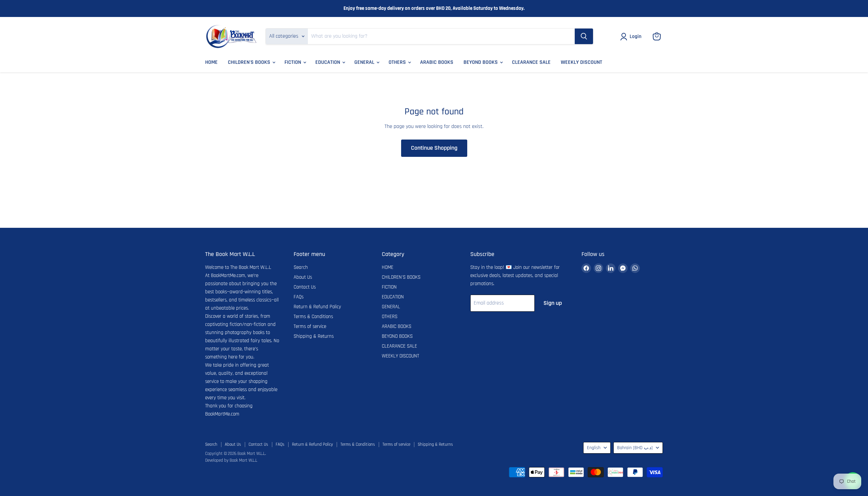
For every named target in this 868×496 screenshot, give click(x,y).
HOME (211, 62)
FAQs (298, 297)
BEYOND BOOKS (481, 62)
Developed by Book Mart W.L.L (231, 460)
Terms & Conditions (313, 316)
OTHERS (398, 62)
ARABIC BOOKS (436, 62)
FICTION (293, 62)
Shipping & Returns (314, 336)
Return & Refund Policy (317, 307)
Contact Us (305, 287)
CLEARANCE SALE (531, 62)
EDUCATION (328, 62)
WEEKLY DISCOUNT (581, 62)
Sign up (553, 303)
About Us (303, 277)
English (593, 448)
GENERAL (365, 62)
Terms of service (310, 326)
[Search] (584, 36)
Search (301, 267)
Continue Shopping (434, 148)
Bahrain (635, 448)
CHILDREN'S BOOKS (250, 62)
